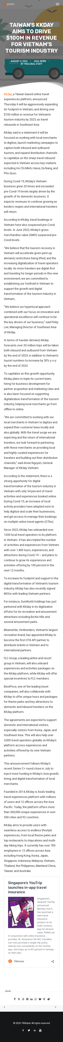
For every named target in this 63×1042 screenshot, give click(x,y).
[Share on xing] (44, 999)
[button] (57, 4)
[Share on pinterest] (27, 999)
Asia (36, 61)
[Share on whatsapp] (36, 999)
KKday (8, 94)
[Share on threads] (23, 999)
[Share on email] (48, 999)
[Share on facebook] (15, 999)
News (43, 61)
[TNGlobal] (9, 4)
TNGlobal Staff (33, 64)
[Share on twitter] (19, 999)
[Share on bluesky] (40, 999)
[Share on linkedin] (31, 999)
